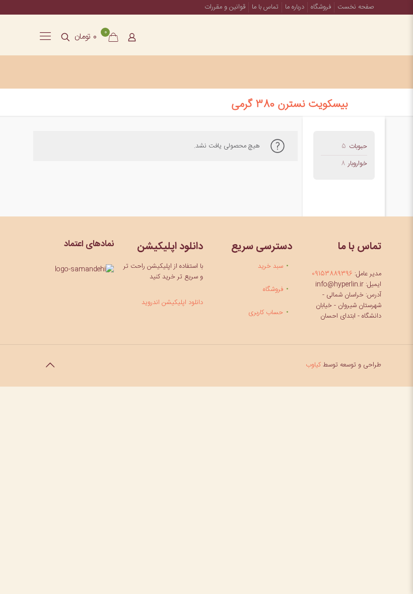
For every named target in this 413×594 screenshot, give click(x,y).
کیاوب (313, 364)
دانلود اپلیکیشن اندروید (172, 302)
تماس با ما (265, 7)
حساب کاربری (265, 312)
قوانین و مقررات (224, 7)
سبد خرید (270, 266)
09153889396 (332, 273)
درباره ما (294, 7)
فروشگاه (321, 7)
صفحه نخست (355, 7)
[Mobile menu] (45, 37)
